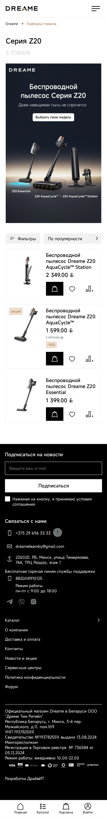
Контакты (14, 648)
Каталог (12, 620)
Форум (11, 686)
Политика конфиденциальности (35, 677)
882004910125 (29, 578)
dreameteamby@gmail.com (40, 546)
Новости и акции (21, 658)
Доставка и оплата (22, 639)
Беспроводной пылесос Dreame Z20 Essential (71, 386)
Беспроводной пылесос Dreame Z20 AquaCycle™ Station (71, 261)
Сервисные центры (23, 667)
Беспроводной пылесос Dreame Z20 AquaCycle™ (71, 317)
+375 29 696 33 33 (33, 533)
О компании (16, 629)
